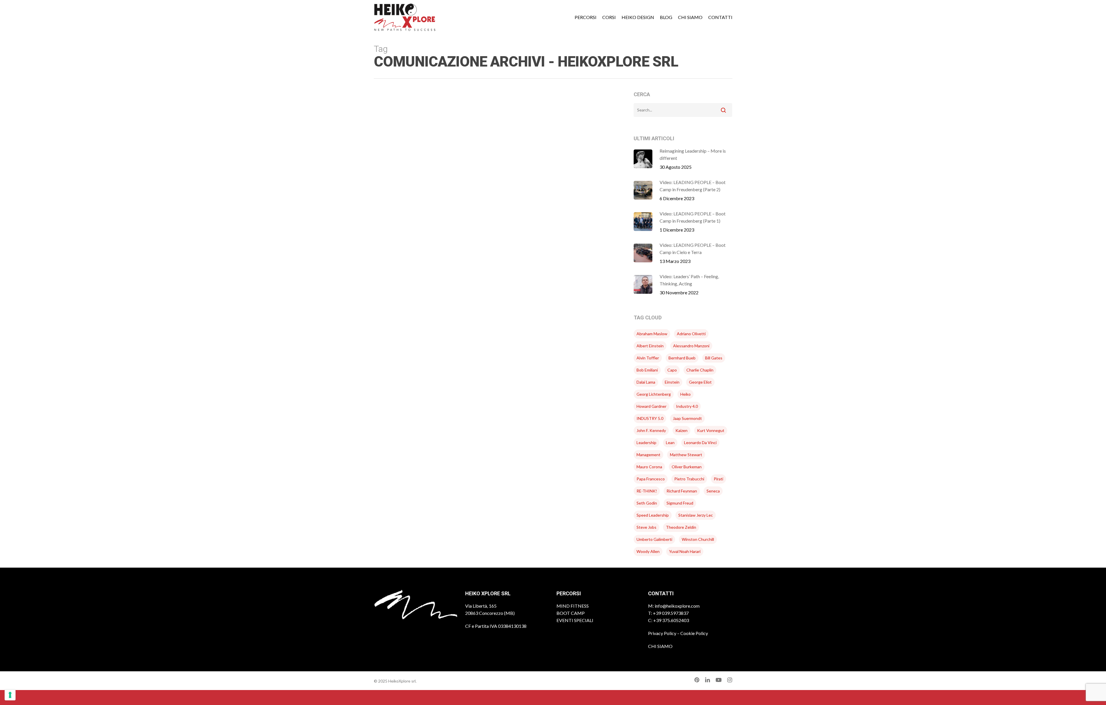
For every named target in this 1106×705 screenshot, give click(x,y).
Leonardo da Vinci (700, 442)
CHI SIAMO (660, 646)
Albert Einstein (650, 345)
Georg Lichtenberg (654, 394)
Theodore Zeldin (681, 527)
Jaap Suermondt (687, 418)
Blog (666, 17)
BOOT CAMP (570, 613)
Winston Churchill (698, 539)
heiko (685, 394)
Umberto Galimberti (654, 539)
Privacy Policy (662, 633)
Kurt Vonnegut (710, 430)
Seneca (713, 490)
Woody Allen (648, 551)
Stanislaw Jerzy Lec (695, 515)
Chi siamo (690, 17)
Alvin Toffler (648, 357)
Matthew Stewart (686, 454)
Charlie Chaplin (699, 369)
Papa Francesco (651, 478)
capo (672, 369)
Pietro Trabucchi (689, 478)
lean (670, 442)
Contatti (720, 17)
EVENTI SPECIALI (574, 620)
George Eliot (700, 382)
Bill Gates (713, 357)
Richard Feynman (681, 490)
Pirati (718, 478)
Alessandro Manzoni (691, 345)
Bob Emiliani (647, 369)
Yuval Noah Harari (684, 551)
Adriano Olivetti (691, 333)
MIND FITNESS (572, 606)
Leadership (646, 442)
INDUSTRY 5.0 (650, 418)
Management (648, 454)
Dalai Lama (646, 382)
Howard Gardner (651, 406)
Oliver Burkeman (687, 466)
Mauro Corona (649, 466)
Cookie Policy (694, 633)
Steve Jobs (646, 527)
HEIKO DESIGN (638, 17)
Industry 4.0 (687, 406)
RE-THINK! (647, 490)
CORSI (609, 17)
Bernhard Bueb (682, 357)
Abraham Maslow (652, 333)
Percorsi (585, 17)
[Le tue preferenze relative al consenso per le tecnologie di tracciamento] (10, 694)
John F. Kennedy (651, 430)
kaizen (681, 430)
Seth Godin (647, 503)
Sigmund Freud (679, 503)
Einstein (672, 382)
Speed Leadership (653, 515)
